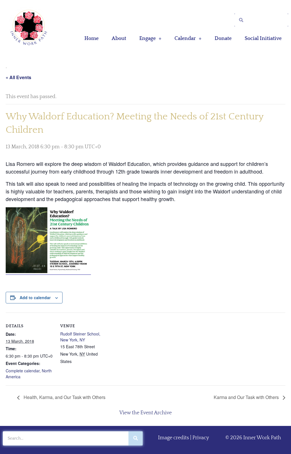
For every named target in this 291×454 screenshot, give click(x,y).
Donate (223, 38)
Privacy (200, 438)
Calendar (185, 38)
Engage (147, 38)
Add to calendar (35, 297)
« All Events (18, 77)
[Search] (135, 438)
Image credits (173, 438)
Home (91, 38)
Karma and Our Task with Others (247, 397)
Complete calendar (23, 370)
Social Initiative (263, 38)
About (119, 38)
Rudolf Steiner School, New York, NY (80, 337)
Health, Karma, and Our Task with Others (63, 397)
